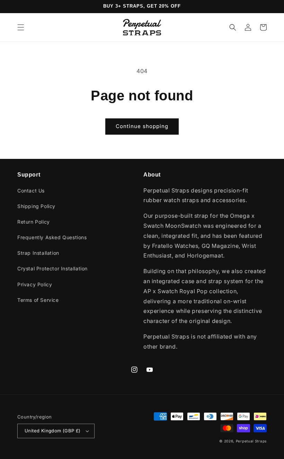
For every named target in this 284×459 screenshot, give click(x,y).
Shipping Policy (36, 206)
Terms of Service (38, 300)
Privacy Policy (34, 284)
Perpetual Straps (251, 441)
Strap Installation (38, 253)
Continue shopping (142, 126)
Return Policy (33, 222)
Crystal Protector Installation (52, 268)
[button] (20, 27)
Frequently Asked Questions (52, 237)
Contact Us (31, 191)
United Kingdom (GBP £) (53, 430)
